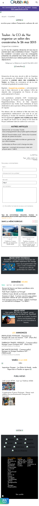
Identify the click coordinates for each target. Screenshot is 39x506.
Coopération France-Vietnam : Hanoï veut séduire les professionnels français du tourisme (18, 394)
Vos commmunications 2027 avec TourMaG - (19, 8)
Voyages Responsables (12, 486)
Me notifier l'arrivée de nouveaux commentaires (19, 206)
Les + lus (9, 285)
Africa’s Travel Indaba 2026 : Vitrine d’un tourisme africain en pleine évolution (19, 135)
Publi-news (19, 376)
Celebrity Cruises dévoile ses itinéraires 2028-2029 (10, 243)
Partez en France (11, 475)
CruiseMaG (11, 16)
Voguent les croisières (16, 88)
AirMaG (10, 460)
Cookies (20, 466)
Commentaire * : (7, 186)
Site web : (5, 179)
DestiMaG (11, 466)
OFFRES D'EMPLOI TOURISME (11, 339)
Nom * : (4, 167)
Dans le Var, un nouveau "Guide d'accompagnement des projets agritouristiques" (19, 131)
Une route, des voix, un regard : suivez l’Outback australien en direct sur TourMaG (19, 313)
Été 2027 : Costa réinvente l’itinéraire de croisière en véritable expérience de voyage (19, 260)
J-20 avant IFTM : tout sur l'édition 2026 (17, 381)
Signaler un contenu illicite (22, 460)
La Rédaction (17, 63)
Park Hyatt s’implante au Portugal (13, 292)
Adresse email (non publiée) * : (11, 173)
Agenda (30, 463)
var (36, 158)
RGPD (20, 464)
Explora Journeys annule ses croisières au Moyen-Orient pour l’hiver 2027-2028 (28, 243)
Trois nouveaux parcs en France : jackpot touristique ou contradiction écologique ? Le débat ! (19, 300)
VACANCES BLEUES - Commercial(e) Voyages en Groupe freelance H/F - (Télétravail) (16, 351)
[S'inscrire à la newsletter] (4, 501)
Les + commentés (18, 285)
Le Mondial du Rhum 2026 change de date (17, 144)
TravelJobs (11, 478)
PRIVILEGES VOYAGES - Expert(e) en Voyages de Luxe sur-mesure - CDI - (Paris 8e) (19, 336)
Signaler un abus (7, 218)
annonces (19, 333)
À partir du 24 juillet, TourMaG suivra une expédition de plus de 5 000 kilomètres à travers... (26, 319)
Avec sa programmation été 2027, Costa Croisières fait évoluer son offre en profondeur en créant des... (26, 267)
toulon (33, 158)
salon (28, 158)
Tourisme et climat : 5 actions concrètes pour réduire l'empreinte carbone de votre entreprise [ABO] (19, 296)
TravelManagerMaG (12, 480)
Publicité (30, 461)
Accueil (4, 16)
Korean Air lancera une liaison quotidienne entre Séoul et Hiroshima (18, 289)
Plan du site (21, 463)
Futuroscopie (12, 467)
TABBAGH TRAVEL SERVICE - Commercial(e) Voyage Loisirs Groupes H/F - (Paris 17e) (19, 343)
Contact (30, 460)
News (3, 285)
